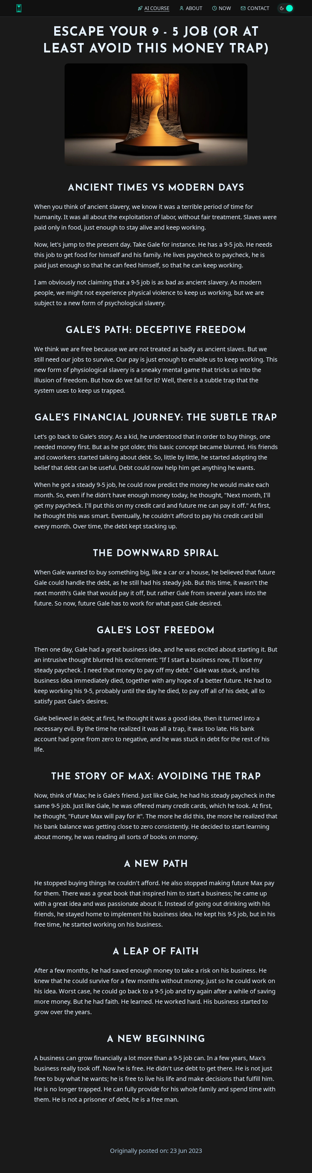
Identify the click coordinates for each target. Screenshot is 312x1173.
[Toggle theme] (286, 8)
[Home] (19, 8)
